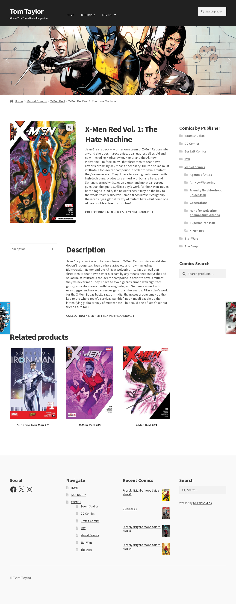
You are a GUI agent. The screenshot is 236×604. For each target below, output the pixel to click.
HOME (70, 15)
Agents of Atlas (201, 175)
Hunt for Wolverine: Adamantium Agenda (205, 212)
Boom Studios (194, 136)
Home (19, 101)
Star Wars (191, 238)
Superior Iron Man (202, 223)
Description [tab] (18, 249)
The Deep (191, 246)
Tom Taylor (27, 11)
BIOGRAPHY (88, 15)
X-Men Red (57, 101)
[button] (7, 60)
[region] (118, 60)
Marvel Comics (37, 101)
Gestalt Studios (202, 503)
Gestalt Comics (195, 151)
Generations (198, 203)
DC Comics (192, 143)
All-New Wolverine (202, 182)
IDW (187, 159)
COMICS (106, 15)
